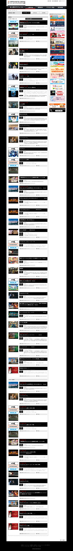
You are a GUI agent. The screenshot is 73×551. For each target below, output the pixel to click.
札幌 (10, 10)
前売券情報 (43, 12)
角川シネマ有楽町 (38, 546)
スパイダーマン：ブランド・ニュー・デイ (27, 241)
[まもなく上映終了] (33, 19)
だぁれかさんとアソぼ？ (24, 293)
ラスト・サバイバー (23, 34)
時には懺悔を (22, 50)
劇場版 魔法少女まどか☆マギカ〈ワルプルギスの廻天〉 (30, 22)
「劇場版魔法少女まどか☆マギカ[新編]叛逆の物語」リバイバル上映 (32, 441)
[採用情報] (60, 7)
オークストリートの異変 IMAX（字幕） (27, 424)
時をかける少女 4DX (23, 114)
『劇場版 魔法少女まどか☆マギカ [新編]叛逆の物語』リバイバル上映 (32, 177)
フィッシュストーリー (24, 137)
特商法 (31, 546)
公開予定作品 (35, 12)
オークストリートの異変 (24, 159)
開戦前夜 (21, 268)
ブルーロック (22, 148)
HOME (8, 10)
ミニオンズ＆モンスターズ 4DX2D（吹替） (28, 451)
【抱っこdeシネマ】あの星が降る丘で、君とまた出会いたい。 (31, 384)
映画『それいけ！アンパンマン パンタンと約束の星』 (30, 358)
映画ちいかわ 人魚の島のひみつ (25, 280)
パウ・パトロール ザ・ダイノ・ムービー (27, 312)
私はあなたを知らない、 (24, 64)
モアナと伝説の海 (23, 229)
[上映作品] (30, 7)
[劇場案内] (40, 7)
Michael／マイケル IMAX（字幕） (26, 513)
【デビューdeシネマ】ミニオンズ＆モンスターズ (29, 198)
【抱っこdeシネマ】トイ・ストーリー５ (27, 334)
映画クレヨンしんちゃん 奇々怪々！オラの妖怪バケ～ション (31, 258)
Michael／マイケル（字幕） (25, 525)
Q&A (34, 546)
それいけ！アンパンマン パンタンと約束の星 (28, 502)
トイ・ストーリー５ (23, 346)
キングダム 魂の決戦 (23, 322)
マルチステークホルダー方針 (25, 546)
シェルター (22, 75)
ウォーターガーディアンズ (24, 125)
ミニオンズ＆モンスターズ (24, 209)
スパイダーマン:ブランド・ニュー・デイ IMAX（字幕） (30, 464)
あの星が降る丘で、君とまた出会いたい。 (27, 219)
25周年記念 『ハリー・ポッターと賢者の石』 (28, 87)
